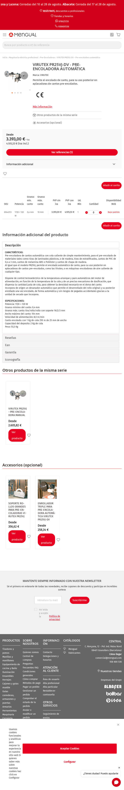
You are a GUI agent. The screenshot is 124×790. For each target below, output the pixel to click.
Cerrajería (7, 718)
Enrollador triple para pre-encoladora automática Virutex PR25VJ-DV (46, 511)
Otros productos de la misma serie (57, 115)
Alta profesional (51, 683)
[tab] (60, 245)
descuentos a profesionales (63, 11)
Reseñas (10, 338)
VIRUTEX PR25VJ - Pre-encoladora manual (17, 412)
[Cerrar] (118, 724)
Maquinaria (8, 714)
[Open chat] (116, 782)
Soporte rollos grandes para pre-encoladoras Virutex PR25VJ (17, 510)
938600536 (63, 26)
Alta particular (50, 687)
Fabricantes (73, 653)
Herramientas (9, 710)
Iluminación (8, 672)
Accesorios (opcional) (49, 122)
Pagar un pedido (31, 687)
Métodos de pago (32, 683)
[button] (12, 92)
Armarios (7, 706)
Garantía (10, 352)
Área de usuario (51, 679)
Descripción (13, 245)
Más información (42, 106)
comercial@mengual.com (108, 658)
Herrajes (6, 679)
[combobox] (62, 45)
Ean (7, 345)
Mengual (71, 649)
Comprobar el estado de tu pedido (30, 702)
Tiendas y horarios (63, 16)
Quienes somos (31, 652)
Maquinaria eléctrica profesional (23, 57)
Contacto (47, 652)
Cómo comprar (30, 679)
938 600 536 (116, 661)
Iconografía (12, 359)
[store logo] (22, 35)
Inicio (4, 57)
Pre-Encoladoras (47, 57)
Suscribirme (79, 600)
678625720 (64, 21)
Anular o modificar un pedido (29, 714)
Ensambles (8, 676)
